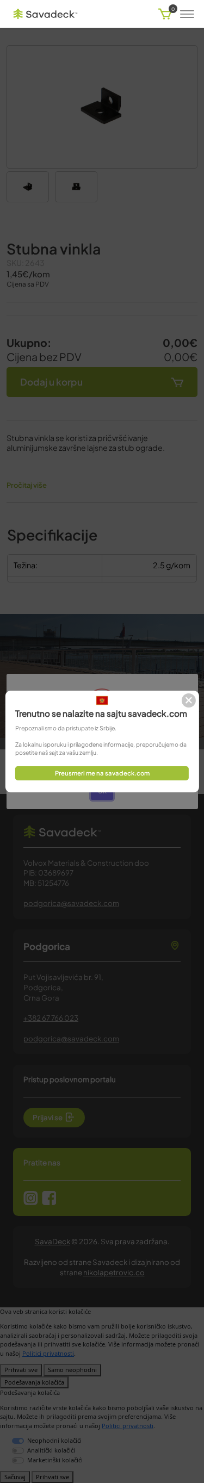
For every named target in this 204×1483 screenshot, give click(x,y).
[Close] (189, 700)
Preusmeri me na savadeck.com (102, 773)
